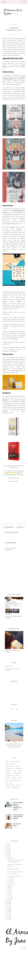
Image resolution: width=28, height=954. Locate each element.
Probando (17, 761)
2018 (7, 903)
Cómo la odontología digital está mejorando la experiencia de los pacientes (18, 806)
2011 (7, 917)
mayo (9, 891)
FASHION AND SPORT (15, 780)
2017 (7, 905)
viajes (11, 782)
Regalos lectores (10, 473)
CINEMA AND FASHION (10, 766)
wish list (7, 780)
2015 (7, 909)
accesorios (8, 773)
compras (20, 770)
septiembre (10, 883)
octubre (9, 881)
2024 (7, 848)
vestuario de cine (9, 768)
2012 (7, 915)
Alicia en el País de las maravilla (13, 398)
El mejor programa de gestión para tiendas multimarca (18, 816)
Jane (13, 34)
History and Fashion (17, 773)
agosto (9, 885)
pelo (7, 782)
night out (18, 785)
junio (9, 889)
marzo (9, 895)
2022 (7, 852)
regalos (13, 523)
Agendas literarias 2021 (12, 869)
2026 (7, 844)
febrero (9, 897)
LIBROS (7, 763)
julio (9, 887)
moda (12, 761)
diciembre (10, 858)
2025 (7, 846)
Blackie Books (6, 370)
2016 (7, 907)
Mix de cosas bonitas (10, 785)
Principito (9, 405)
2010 (7, 919)
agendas (14, 24)
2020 (7, 856)
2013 (7, 913)
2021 (7, 854)
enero (9, 899)
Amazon (22, 80)
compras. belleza (9, 775)
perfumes (17, 775)
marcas (7, 761)
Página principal (9, 666)
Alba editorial (16, 222)
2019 (7, 901)
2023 (7, 850)
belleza (17, 766)
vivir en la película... (16, 787)
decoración (8, 770)
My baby (14, 770)
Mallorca (8, 787)
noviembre (10, 879)
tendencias (12, 763)
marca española (18, 768)
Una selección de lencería (17, 824)
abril (9, 893)
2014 (7, 911)
